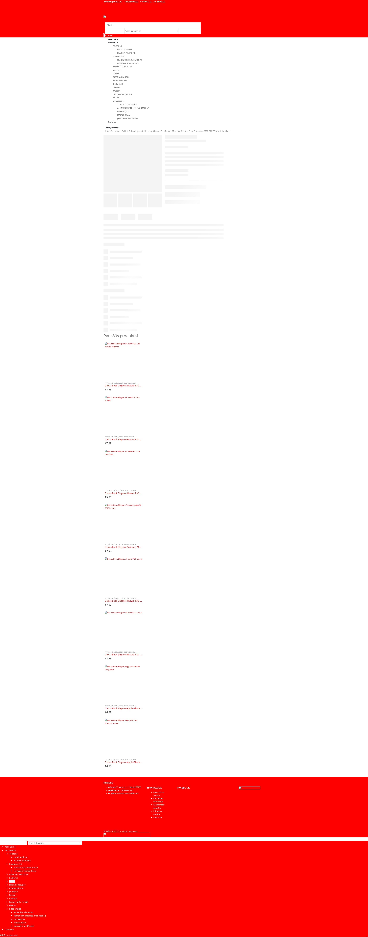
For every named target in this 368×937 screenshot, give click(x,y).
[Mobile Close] (1, 839)
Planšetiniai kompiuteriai (129, 60)
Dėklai (116, 73)
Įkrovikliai (118, 84)
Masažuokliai (123, 115)
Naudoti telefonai (126, 53)
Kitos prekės (118, 101)
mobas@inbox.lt (113, 1)
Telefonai (117, 46)
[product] (123, 361)
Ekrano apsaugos (121, 77)
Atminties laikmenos (127, 104)
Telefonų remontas (111, 127)
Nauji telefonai (124, 49)
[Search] (180, 31)
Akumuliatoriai (120, 80)
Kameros (117, 70)
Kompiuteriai (119, 56)
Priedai (116, 98)
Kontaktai (112, 122)
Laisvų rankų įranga (122, 94)
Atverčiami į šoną (111, 383)
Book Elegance (125, 383)
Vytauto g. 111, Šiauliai (152, 1)
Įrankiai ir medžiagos (127, 118)
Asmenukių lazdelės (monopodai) (133, 108)
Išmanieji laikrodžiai (122, 67)
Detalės (116, 87)
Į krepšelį (137, 347)
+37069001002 (131, 1)
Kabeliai (116, 91)
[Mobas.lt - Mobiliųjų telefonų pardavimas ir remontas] (108, 16)
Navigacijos (122, 111)
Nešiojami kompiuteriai (128, 63)
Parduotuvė (113, 42)
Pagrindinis (10, 846)
